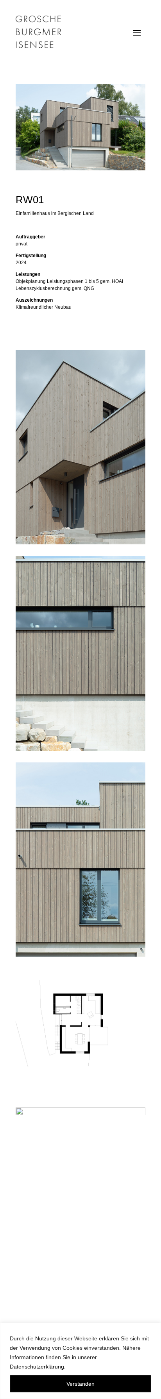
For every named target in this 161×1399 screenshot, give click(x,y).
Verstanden (80, 1384)
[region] (80, 1361)
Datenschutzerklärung (37, 1366)
